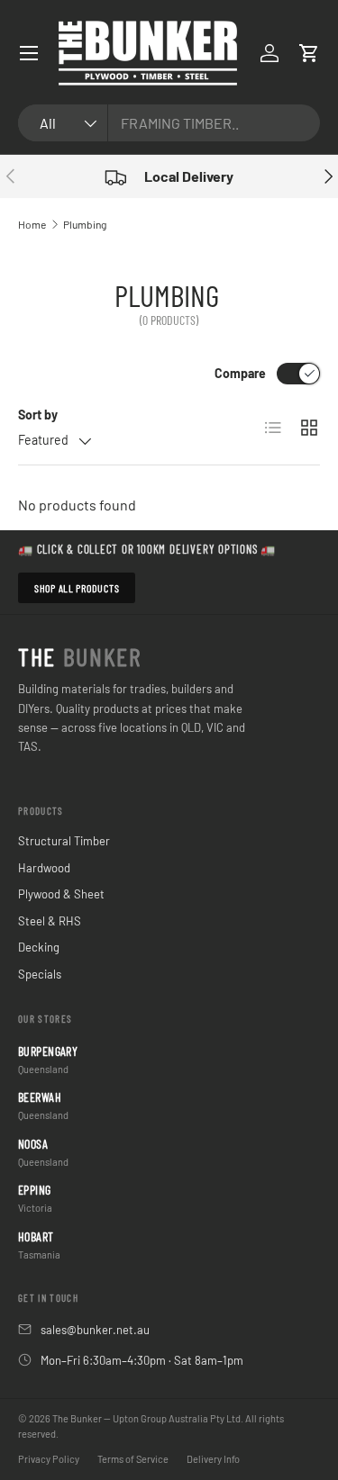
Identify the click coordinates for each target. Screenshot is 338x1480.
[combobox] (169, 122)
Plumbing (84, 224)
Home (32, 224)
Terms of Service (133, 1459)
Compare (240, 373)
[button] (309, 53)
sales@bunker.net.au (95, 1329)
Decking (38, 947)
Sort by (38, 414)
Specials (39, 974)
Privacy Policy (48, 1459)
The (80, 656)
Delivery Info (213, 1459)
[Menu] (29, 53)
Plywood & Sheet (61, 894)
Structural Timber (64, 841)
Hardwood (44, 868)
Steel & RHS (49, 921)
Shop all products (76, 588)
